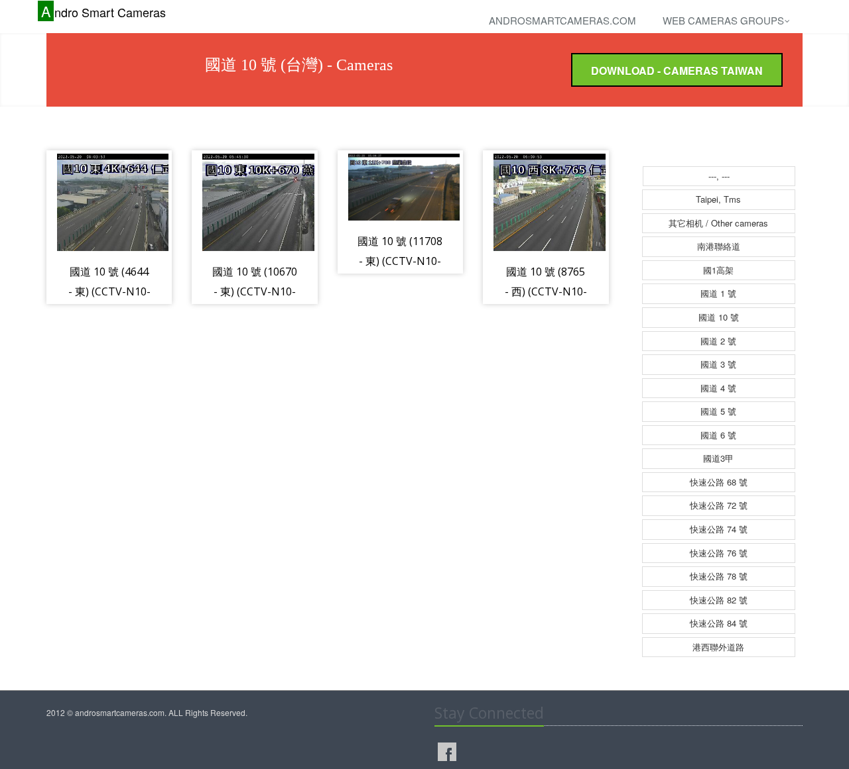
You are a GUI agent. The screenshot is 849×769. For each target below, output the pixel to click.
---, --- (719, 176)
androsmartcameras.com (562, 20)
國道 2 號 (718, 340)
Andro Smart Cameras (103, 11)
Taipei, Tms (718, 199)
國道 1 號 (718, 293)
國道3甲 (718, 458)
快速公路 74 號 (719, 529)
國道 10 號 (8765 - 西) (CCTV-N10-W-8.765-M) (546, 291)
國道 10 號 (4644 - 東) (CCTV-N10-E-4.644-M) (109, 291)
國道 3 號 (718, 364)
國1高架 (718, 270)
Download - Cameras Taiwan (677, 70)
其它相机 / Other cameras (718, 223)
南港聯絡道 (718, 246)
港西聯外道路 (718, 647)
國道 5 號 (718, 411)
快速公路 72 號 (719, 505)
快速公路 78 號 (719, 576)
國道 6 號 (718, 435)
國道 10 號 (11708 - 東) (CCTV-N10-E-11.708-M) (400, 260)
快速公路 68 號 (719, 482)
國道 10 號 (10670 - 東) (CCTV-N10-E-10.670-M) (254, 291)
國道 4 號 (718, 388)
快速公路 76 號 (719, 552)
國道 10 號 (718, 317)
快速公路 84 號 (719, 623)
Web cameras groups (723, 20)
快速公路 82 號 (719, 599)
